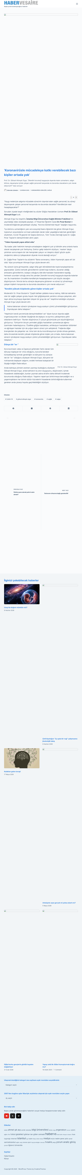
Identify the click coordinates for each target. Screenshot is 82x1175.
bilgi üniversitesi (40, 1129)
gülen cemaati (39, 1134)
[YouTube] (6, 1115)
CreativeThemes (40, 1169)
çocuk (6, 1145)
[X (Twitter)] (32, 408)
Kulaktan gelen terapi (12, 771)
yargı (54, 1142)
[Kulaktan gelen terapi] (22, 758)
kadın (30, 1138)
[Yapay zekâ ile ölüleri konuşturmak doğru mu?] (60, 985)
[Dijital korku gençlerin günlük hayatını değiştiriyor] (22, 985)
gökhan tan (28, 1134)
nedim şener (59, 1139)
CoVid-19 (9, 399)
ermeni (68, 1130)
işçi (27, 1138)
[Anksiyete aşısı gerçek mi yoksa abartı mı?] (60, 824)
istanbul (21, 1138)
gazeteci (20, 1134)
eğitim (6, 1134)
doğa (54, 1130)
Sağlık (49, 190)
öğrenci (11, 1145)
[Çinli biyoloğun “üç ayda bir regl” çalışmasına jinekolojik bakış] (60, 659)
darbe (50, 1130)
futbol (13, 1134)
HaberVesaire (9, 1156)
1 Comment (58, 1070)
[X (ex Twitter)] (12, 1115)
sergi (21, 1142)
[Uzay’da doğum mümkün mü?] (22, 594)
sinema (25, 1142)
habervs (50, 1134)
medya (47, 1138)
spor (29, 1142)
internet (14, 1139)
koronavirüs (38, 399)
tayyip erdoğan (35, 1142)
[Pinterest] (50, 408)
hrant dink (59, 1134)
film (9, 1134)
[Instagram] (18, 1115)
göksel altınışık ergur (23, 399)
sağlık (49, 399)
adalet (6, 1130)
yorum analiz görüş (66, 1142)
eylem (73, 1130)
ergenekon (61, 1130)
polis (66, 1139)
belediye (28, 1130)
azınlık (23, 1130)
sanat (70, 1138)
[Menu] (77, 4)
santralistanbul (10, 1142)
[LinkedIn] (69, 408)
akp (19, 1130)
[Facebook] (13, 408)
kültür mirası (39, 1138)
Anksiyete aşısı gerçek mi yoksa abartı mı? (59, 903)
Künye (6, 1159)
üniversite (18, 1145)
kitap (34, 1138)
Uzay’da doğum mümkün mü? (15, 607)
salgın (57, 399)
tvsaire (48, 1142)
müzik (53, 1138)
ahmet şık (12, 1130)
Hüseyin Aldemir (67, 1134)
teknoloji (42, 1142)
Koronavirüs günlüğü (39, 190)
